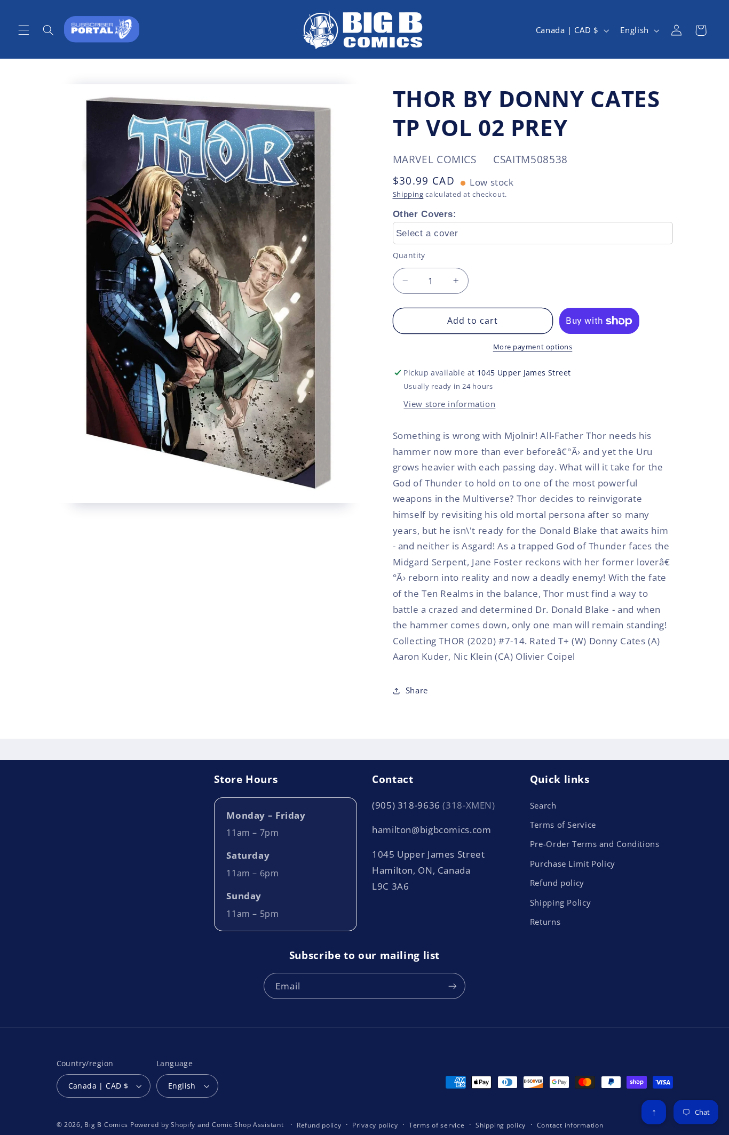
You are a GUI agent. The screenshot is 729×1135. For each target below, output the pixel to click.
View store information (449, 404)
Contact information (570, 1125)
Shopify (183, 1125)
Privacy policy (375, 1125)
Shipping (408, 194)
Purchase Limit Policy (572, 863)
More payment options (533, 346)
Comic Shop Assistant (248, 1125)
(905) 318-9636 (433, 805)
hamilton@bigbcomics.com (432, 830)
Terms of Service (563, 824)
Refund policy (557, 882)
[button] (23, 30)
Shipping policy (501, 1125)
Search (543, 805)
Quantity (409, 255)
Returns (545, 921)
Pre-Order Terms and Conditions (595, 843)
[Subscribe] (452, 986)
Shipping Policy (560, 902)
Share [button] (417, 690)
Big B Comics (106, 1125)
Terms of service (437, 1125)
